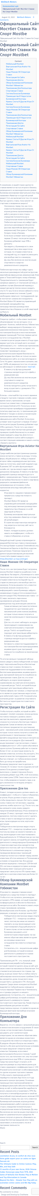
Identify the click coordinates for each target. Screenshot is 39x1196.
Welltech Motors (24, 17)
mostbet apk (13, 6)
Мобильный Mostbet (15, 64)
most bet (31, 367)
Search (2, 1143)
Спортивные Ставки (14, 91)
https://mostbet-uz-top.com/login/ (13, 559)
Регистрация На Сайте (15, 77)
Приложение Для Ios (15, 80)
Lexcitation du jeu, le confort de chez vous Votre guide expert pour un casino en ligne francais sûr (18, 1158)
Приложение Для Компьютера (19, 88)
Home (5, 6)
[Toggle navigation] (36, 2)
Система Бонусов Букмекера (18, 93)
